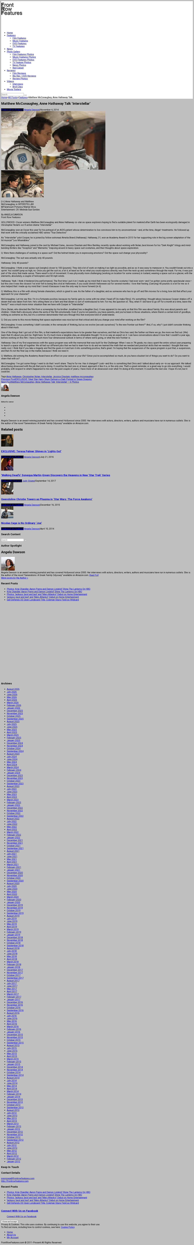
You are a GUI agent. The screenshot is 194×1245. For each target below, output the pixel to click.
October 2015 (13, 1040)
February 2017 (14, 997)
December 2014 (15, 1067)
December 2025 (15, 710)
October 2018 (13, 943)
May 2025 (12, 729)
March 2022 (13, 832)
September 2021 (15, 848)
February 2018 (14, 964)
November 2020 (15, 875)
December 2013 (15, 1099)
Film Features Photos (23, 54)
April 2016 (12, 1024)
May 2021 (12, 859)
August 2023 (13, 786)
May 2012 (12, 1150)
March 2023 (13, 799)
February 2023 (14, 802)
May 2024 (12, 762)
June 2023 (12, 791)
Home (10, 32)
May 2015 (12, 1053)
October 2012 (13, 1137)
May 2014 (12, 1086)
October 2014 (13, 1072)
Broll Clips (17, 86)
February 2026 (14, 705)
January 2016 (13, 1032)
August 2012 (13, 1142)
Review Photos (20, 78)
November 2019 (15, 907)
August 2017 (13, 980)
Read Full (94, 575)
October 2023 (13, 781)
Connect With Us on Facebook (19, 1210)
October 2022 (13, 813)
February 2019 (14, 932)
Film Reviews (19, 73)
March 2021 (13, 864)
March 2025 (13, 735)
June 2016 (12, 1018)
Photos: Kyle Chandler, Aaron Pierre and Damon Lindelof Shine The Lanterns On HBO (48, 589)
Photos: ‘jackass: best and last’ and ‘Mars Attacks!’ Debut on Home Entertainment (47, 594)
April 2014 (12, 1088)
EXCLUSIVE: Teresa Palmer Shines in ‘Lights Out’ (31, 451)
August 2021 (13, 851)
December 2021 (15, 840)
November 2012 (15, 1134)
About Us (11, 1234)
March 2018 (13, 961)
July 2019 (12, 918)
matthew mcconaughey (82, 376)
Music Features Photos (24, 57)
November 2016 (15, 1005)
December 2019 (15, 905)
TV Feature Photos (21, 62)
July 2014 (12, 1080)
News (10, 49)
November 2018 (15, 940)
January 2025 (13, 740)
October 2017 (13, 975)
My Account (12, 1237)
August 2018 (13, 948)
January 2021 (13, 870)
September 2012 (15, 1140)
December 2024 (15, 743)
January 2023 (13, 805)
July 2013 (12, 1113)
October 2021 (13, 845)
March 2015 (13, 1059)
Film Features (19, 38)
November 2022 (15, 810)
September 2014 (15, 1075)
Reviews (11, 70)
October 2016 (13, 1007)
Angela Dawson (32, 109)
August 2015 (13, 1045)
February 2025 (14, 737)
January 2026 (13, 708)
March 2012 (13, 1156)
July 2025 (12, 724)
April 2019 (12, 926)
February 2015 (14, 1061)
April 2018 (12, 959)
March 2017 (13, 994)
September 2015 (15, 1042)
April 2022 (12, 829)
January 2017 (13, 999)
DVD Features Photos (23, 59)
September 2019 (15, 913)
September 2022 (15, 816)
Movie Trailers (14, 89)
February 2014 (14, 1094)
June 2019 (12, 921)
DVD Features (19, 43)
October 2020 (13, 878)
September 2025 (15, 718)
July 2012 (12, 1145)
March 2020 (13, 897)
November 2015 (15, 1037)
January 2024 (13, 772)
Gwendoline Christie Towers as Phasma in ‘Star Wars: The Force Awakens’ (46, 499)
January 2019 (13, 934)
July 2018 (12, 951)
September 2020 (15, 880)
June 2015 (12, 1051)
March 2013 (13, 1123)
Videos (10, 81)
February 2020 (14, 899)
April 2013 (12, 1121)
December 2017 (15, 970)
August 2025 (13, 721)
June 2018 (12, 953)
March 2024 (13, 767)
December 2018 (15, 937)
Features (11, 35)
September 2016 (15, 1010)
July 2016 (12, 1015)
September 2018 (15, 945)
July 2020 (12, 886)
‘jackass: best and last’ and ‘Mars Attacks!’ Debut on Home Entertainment (43, 597)
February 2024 (14, 770)
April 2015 (12, 1056)
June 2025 (12, 727)
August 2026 (13, 689)
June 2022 (12, 824)
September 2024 (15, 751)
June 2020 (12, 889)
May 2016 (12, 1021)
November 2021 (15, 843)
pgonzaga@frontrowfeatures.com (17, 1178)
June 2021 (12, 856)
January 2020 (13, 902)
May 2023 (12, 794)
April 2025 (12, 732)
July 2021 (12, 853)
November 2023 (15, 778)
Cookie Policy (68, 1227)
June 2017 (12, 986)
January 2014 (13, 1096)
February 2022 (14, 835)
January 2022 (13, 837)
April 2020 (12, 894)
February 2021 (14, 867)
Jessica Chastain (61, 376)
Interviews (17, 84)
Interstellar (46, 376)
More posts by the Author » (14, 578)
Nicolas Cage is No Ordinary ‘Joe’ (21, 523)
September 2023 (15, 783)
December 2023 (15, 775)
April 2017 (12, 991)
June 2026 (12, 694)
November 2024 (15, 745)
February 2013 (14, 1126)
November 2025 (15, 713)
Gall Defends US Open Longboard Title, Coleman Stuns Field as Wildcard (43, 599)
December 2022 (15, 808)
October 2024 (13, 748)
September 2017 (15, 978)
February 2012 (14, 1158)
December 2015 (15, 1034)
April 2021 (12, 862)
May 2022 (12, 826)
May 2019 (12, 924)
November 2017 (15, 972)
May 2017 (12, 988)
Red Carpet (18, 67)
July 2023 (12, 789)
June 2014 (12, 1083)
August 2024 (13, 754)
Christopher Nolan (31, 376)
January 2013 (13, 1129)
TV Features (18, 46)
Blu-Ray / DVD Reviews (24, 76)
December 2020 (15, 872)
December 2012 (15, 1131)
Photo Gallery (13, 51)
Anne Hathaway (13, 376)
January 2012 (13, 1161)
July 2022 (12, 821)
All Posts (12, 97)
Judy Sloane (29, 481)
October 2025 (13, 716)
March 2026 (13, 702)
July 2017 (12, 983)
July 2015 (12, 1048)
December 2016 (15, 1002)
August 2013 (13, 1110)
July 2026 (12, 691)
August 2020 (13, 883)
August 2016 (13, 1013)
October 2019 (13, 910)
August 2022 (13, 818)
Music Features (20, 40)
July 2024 (12, 756)
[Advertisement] (53, 22)
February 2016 (14, 1029)
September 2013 (15, 1107)
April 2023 (12, 797)
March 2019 (13, 929)
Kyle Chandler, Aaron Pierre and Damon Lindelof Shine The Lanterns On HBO (44, 591)
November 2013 (15, 1102)
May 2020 (12, 891)
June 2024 (12, 759)
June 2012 (12, 1148)
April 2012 (12, 1153)
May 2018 (12, 956)
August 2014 (13, 1077)
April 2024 (12, 764)
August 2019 (13, 916)
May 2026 (12, 697)
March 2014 (13, 1091)
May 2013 (12, 1118)
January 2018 (13, 967)
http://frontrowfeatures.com (15, 1181)
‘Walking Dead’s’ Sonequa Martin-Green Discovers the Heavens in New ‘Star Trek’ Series (55, 475)
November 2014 (15, 1069)
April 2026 (12, 700)
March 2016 (13, 1026)
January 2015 (13, 1064)
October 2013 (13, 1104)
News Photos (19, 65)
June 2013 (12, 1115)
